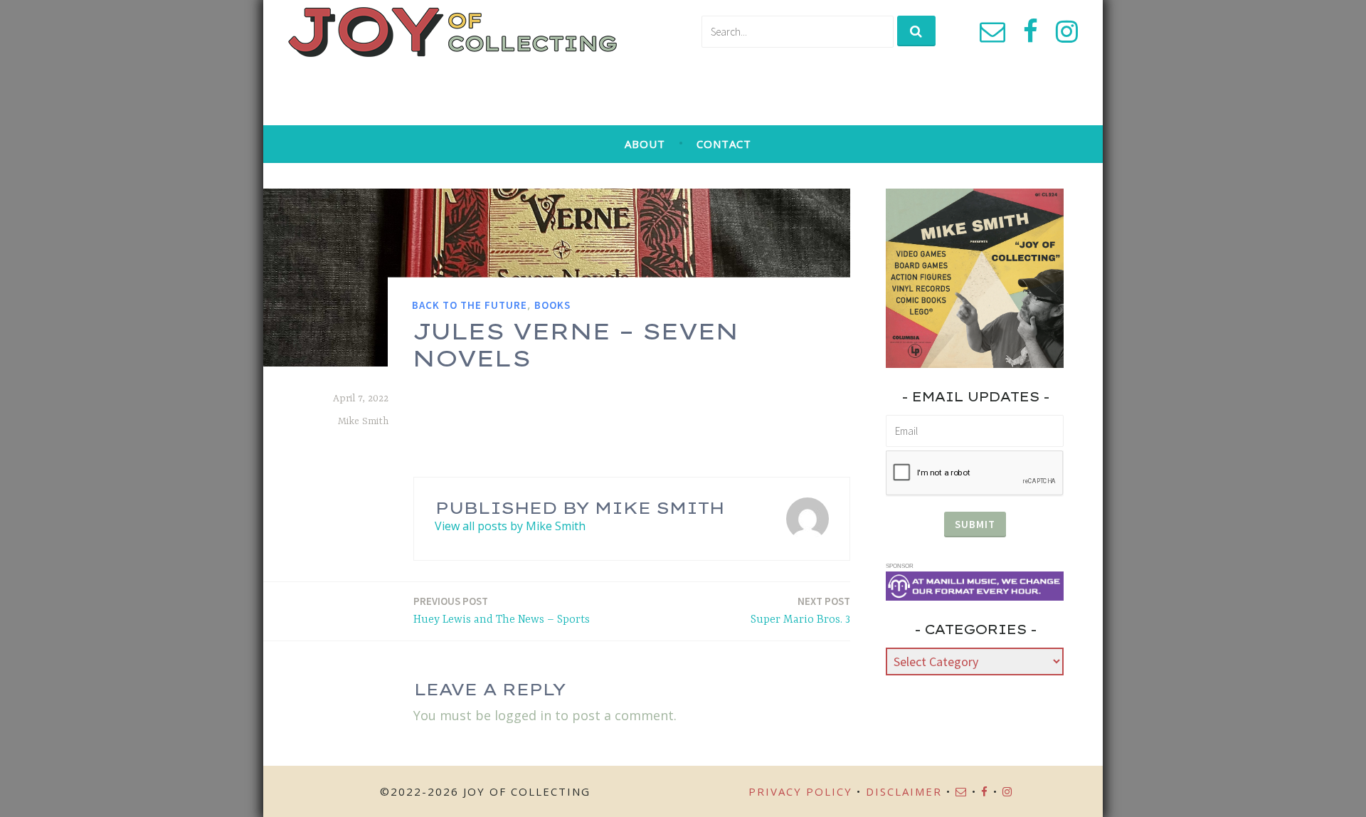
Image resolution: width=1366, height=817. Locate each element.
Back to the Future (469, 305)
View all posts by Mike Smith (510, 526)
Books (552, 305)
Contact (724, 144)
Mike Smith (363, 421)
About (645, 144)
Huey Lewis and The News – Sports (501, 610)
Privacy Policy (800, 791)
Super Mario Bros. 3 (800, 610)
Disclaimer (904, 791)
